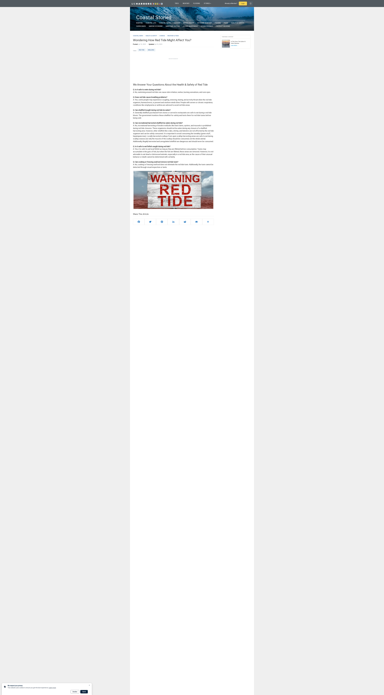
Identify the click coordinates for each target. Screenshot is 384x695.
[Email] (196, 222)
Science (162, 35)
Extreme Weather (204, 23)
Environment (188, 23)
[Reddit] (185, 222)
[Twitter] (150, 222)
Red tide (141, 50)
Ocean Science (207, 26)
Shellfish (151, 50)
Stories (207, 3)
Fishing (218, 23)
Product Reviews (223, 26)
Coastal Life (151, 23)
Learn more (52, 688)
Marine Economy (156, 26)
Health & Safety (237, 23)
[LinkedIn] (173, 222)
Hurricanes (141, 26)
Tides (177, 3)
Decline (75, 692)
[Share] (208, 222)
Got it (84, 692)
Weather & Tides (173, 35)
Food (226, 23)
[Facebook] (138, 222)
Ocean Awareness (190, 26)
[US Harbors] (147, 3)
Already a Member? (231, 3)
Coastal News (165, 23)
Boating (139, 23)
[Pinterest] (162, 222)
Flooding (196, 3)
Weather (186, 3)
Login (243, 3)
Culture (177, 23)
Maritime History (173, 26)
